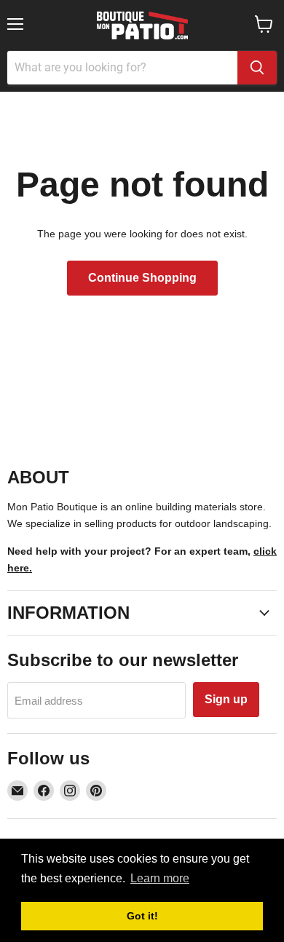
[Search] (257, 67)
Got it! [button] (142, 916)
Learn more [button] (159, 878)
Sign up (226, 699)
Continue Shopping (142, 278)
